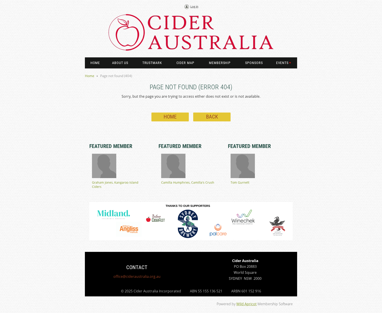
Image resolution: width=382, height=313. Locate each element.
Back (212, 117)
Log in (194, 6)
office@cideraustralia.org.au (136, 276)
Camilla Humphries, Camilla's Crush (187, 182)
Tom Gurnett (240, 182)
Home (89, 76)
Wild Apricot (246, 303)
